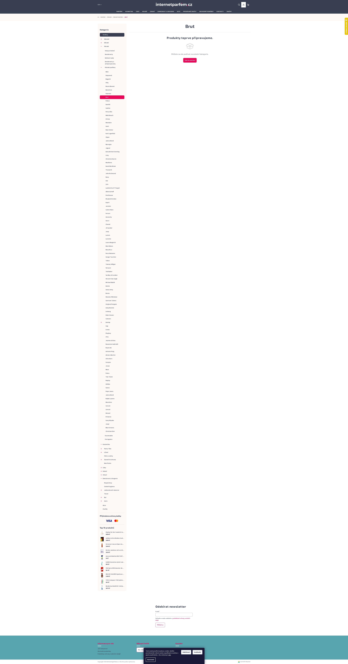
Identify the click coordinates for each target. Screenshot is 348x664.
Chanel (108, 224)
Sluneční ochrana (110, 460)
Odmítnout (186, 652)
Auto (105, 501)
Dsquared (109, 75)
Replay (108, 380)
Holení (105, 471)
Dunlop (108, 322)
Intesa (108, 119)
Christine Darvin (111, 159)
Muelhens (109, 163)
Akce (104, 505)
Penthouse (109, 195)
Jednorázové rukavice (111, 490)
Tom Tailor (109, 377)
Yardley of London (112, 275)
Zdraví (105, 475)
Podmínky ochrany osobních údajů (109, 654)
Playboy (108, 333)
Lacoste (108, 239)
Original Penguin (111, 304)
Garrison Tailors (111, 301)
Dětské (106, 43)
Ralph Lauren (110, 399)
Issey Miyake (110, 420)
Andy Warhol (110, 308)
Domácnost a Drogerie (110, 479)
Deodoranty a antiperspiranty (110, 63)
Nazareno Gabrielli (112, 344)
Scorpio (108, 362)
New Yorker (109, 130)
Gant (107, 126)
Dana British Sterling (113, 152)
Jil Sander (109, 228)
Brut (107, 97)
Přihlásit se (160, 625)
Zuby (104, 468)
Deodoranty (109, 54)
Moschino (109, 402)
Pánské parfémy (110, 67)
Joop (107, 232)
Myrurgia (109, 144)
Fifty (107, 83)
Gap (107, 326)
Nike (107, 72)
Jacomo (108, 206)
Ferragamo (108, 439)
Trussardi (109, 170)
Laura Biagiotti (111, 242)
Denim (108, 286)
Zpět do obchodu (190, 60)
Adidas (108, 384)
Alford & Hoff (110, 192)
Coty (107, 155)
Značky (105, 509)
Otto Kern (109, 359)
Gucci (107, 221)
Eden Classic (110, 315)
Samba (108, 108)
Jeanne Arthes (110, 341)
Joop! (107, 424)
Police (108, 101)
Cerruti (108, 406)
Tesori (106, 494)
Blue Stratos (110, 428)
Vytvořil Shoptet (245, 662)
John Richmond (111, 173)
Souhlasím (197, 652)
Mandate (109, 123)
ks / (141, 650)
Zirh (107, 184)
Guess (108, 388)
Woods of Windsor (111, 297)
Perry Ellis (109, 112)
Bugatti (108, 79)
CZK (99, 5)
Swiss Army (109, 290)
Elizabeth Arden (111, 199)
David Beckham (111, 166)
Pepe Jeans (109, 391)
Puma (107, 373)
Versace (108, 268)
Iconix (108, 330)
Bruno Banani (110, 86)
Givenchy (109, 217)
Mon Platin (107, 463)
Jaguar (108, 148)
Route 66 (109, 348)
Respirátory (108, 483)
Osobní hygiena (109, 487)
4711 (107, 337)
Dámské (106, 39)
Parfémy (105, 35)
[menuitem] (119, 11)
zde (169, 655)
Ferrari (108, 213)
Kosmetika (106, 444)
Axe (107, 181)
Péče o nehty (108, 456)
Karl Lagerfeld (110, 134)
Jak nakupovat (103, 649)
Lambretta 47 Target (113, 188)
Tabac (108, 261)
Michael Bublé (110, 282)
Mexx (107, 370)
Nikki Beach (109, 115)
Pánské (106, 46)
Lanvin (108, 235)
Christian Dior (110, 431)
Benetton (109, 90)
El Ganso (108, 417)
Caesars (108, 319)
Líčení (106, 452)
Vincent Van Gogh (111, 279)
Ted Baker (109, 272)
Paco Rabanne (110, 253)
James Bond (110, 141)
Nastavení (150, 660)
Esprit (108, 203)
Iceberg (108, 311)
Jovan (108, 366)
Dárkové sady (109, 58)
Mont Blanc (109, 246)
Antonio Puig (110, 351)
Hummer (108, 94)
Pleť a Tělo (107, 449)
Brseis (108, 293)
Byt (105, 497)
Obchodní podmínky (104, 651)
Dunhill (108, 104)
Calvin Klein (109, 210)
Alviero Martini (110, 355)
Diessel (108, 413)
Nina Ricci (109, 250)
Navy (107, 177)
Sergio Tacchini (111, 257)
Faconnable (109, 436)
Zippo (107, 137)
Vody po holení (110, 51)
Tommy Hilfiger (111, 264)
